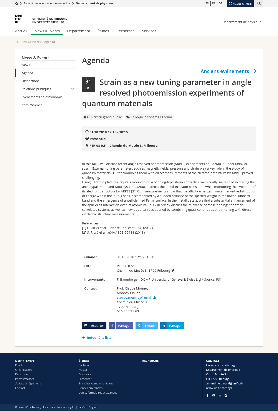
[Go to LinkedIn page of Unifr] (220, 395)
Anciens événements (225, 71)
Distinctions (30, 81)
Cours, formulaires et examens (98, 392)
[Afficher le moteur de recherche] (259, 3)
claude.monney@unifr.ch (136, 297)
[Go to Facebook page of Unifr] (207, 395)
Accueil (21, 30)
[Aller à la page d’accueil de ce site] (16, 42)
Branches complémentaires (96, 383)
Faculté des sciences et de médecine (47, 3)
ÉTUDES (84, 361)
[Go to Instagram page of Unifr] (226, 395)
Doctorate (85, 374)
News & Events (47, 30)
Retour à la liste (99, 337)
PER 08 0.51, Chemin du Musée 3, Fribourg (123, 145)
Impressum (49, 407)
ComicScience (32, 105)
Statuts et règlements (28, 383)
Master (83, 370)
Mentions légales (66, 407)
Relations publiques (36, 89)
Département (78, 30)
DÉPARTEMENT (25, 361)
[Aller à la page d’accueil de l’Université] (41, 19)
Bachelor (84, 365)
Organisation (23, 370)
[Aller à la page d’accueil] (16, 3)
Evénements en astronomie (42, 97)
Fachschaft (85, 379)
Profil (18, 365)
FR (214, 3)
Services (149, 30)
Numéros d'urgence (88, 407)
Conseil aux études (91, 388)
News (26, 64)
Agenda (27, 73)
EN (207, 3)
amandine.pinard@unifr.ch (224, 383)
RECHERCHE (150, 361)
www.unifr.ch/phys (219, 388)
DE (220, 3)
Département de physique (94, 3)
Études (103, 30)
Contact (20, 388)
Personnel (21, 374)
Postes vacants (24, 379)
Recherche (125, 30)
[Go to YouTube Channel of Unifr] (213, 395)
